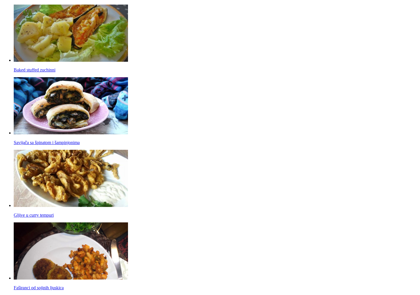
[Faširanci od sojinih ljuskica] (71, 278)
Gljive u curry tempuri (34, 215)
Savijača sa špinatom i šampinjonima (47, 142)
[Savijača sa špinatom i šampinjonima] (71, 132)
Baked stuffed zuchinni (34, 69)
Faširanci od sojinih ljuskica (39, 287)
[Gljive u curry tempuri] (71, 205)
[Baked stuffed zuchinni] (71, 60)
